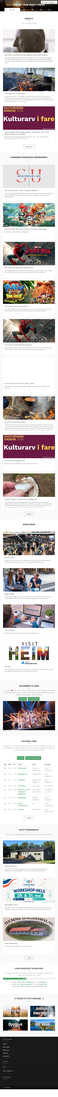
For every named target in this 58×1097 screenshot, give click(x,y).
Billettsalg (20, 758)
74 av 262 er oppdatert (24, 984)
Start (5, 1044)
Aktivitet (6, 1056)
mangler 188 (42, 984)
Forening (6, 1050)
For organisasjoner (34, 699)
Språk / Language (49, 2)
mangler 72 (43, 982)
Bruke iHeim (22, 699)
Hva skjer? (7, 1047)
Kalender (29, 514)
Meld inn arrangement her (33, 758)
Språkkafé (21, 780)
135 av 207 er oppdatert (25, 982)
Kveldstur (21, 809)
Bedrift (6, 1053)
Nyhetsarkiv (29, 146)
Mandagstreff (22, 774)
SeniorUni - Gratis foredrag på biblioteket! (24, 792)
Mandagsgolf (22, 798)
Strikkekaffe (22, 768)
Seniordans (21, 786)
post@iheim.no (9, 1071)
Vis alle (29, 958)
